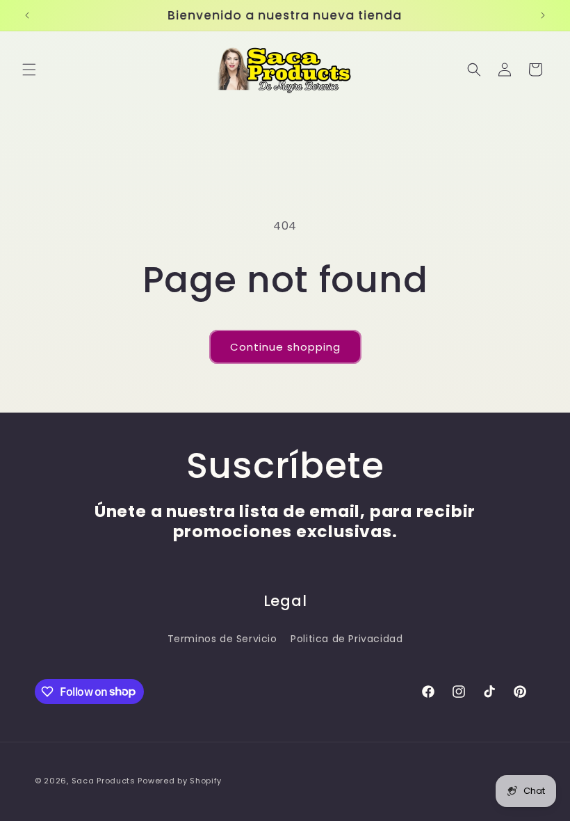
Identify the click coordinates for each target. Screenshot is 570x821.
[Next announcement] (543, 15)
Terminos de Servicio (222, 639)
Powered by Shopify (180, 780)
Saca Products (104, 780)
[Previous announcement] (27, 15)
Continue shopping (285, 347)
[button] (29, 69)
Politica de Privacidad (346, 639)
